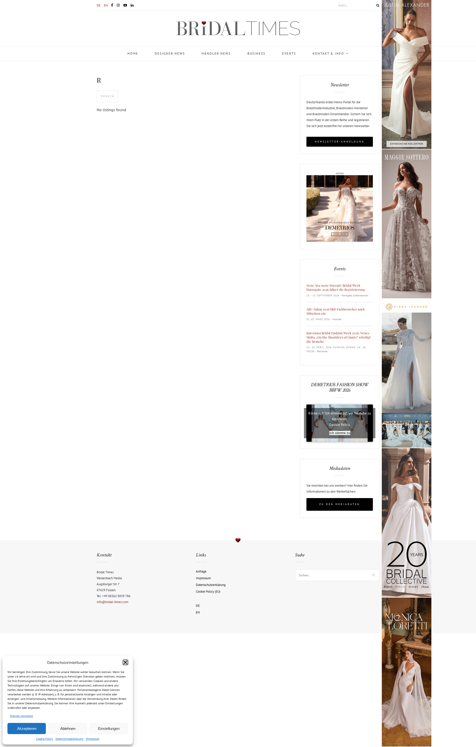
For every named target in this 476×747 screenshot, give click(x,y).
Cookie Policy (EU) (208, 591)
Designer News (170, 53)
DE (99, 5)
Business (256, 53)
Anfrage (201, 571)
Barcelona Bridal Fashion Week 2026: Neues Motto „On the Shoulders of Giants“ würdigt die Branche (338, 337)
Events (289, 53)
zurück (108, 96)
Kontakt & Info (328, 53)
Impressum (92, 739)
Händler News (216, 53)
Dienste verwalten (21, 716)
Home (132, 53)
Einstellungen (108, 728)
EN (106, 5)
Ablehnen (67, 728)
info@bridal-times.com (112, 602)
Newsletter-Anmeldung (339, 141)
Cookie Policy (44, 739)
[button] (125, 662)
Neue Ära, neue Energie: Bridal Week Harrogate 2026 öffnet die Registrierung (335, 287)
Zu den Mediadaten (339, 504)
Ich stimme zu (339, 433)
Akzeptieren (26, 728)
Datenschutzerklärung (69, 739)
